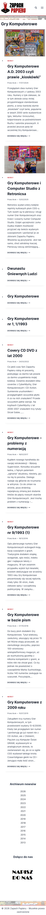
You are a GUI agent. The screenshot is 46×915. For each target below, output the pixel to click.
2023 (23, 803)
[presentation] (24, 42)
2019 (23, 819)
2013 (23, 842)
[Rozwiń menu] (42, 7)
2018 (23, 823)
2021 (23, 811)
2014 (23, 838)
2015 (23, 834)
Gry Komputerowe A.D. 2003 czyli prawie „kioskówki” (24, 71)
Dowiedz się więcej (18, 136)
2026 (23, 791)
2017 (23, 827)
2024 (23, 799)
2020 (23, 815)
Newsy (10, 61)
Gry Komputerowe (23, 296)
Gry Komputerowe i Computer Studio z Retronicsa (24, 188)
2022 (23, 807)
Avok (14, 83)
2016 (23, 830)
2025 (23, 795)
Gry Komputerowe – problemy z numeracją (24, 443)
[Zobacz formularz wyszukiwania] (36, 7)
